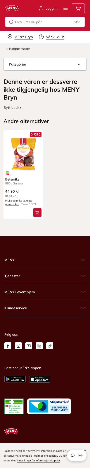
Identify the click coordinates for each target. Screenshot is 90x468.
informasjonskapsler (45, 455)
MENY (9, 260)
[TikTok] (49, 345)
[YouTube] (28, 345)
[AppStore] (39, 379)
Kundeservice (15, 308)
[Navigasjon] (65, 8)
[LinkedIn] (39, 345)
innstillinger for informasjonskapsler (38, 460)
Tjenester (12, 276)
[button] (45, 64)
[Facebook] (7, 345)
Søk (77, 22)
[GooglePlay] (15, 379)
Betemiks (12, 179)
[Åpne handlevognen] (78, 8)
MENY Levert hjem (19, 292)
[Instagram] (18, 345)
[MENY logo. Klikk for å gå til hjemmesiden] (12, 8)
